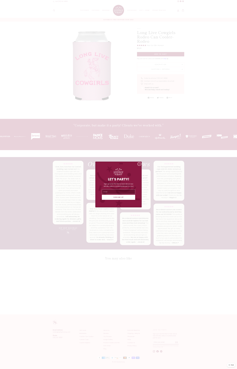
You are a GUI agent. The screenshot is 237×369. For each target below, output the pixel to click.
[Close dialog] (139, 164)
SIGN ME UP (119, 197)
